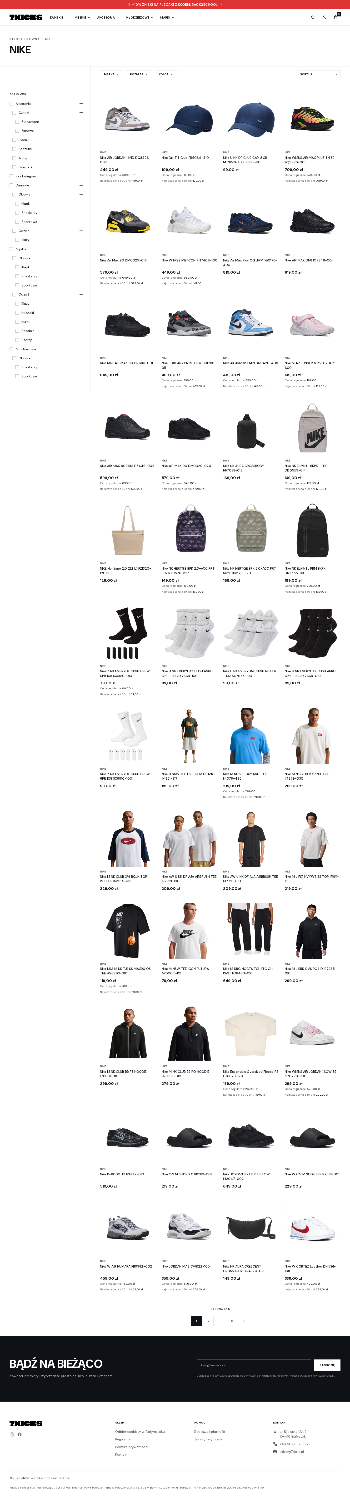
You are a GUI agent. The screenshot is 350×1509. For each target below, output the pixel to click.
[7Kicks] (26, 17)
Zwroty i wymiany (208, 1439)
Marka (109, 74)
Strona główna (25, 39)
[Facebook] (19, 1434)
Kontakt (121, 1454)
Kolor (164, 74)
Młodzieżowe (137, 17)
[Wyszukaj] (313, 17)
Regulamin (123, 1439)
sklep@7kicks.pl (292, 1451)
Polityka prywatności (131, 1447)
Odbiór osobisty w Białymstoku (140, 1431)
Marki (165, 17)
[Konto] (324, 17)
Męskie (80, 17)
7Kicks (25, 1478)
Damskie (57, 17)
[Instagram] (12, 1434)
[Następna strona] (244, 1321)
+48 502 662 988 (294, 1444)
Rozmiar (137, 74)
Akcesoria (106, 17)
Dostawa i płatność (209, 1431)
